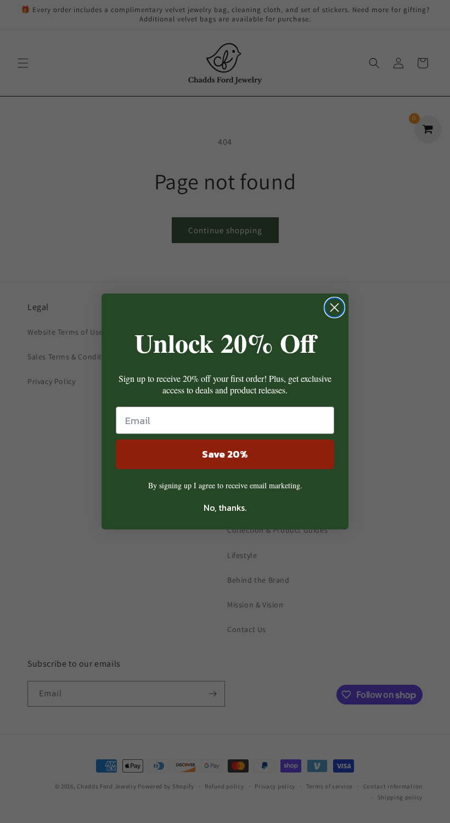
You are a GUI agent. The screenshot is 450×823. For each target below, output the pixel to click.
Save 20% (225, 454)
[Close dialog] (334, 307)
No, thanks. (225, 507)
